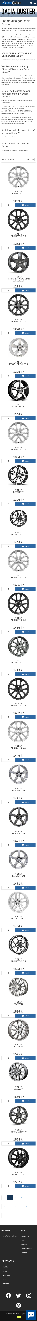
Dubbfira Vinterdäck (26, 1248)
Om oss (4, 1271)
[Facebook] (8, 1297)
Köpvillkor (5, 1267)
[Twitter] (19, 1297)
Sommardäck (25, 1244)
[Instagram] (29, 1297)
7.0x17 (18, 279)
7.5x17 (18, 1003)
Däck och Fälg (25, 1236)
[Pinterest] (18, 1307)
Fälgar (23, 1240)
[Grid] (28, 159)
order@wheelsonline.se (9, 1236)
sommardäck (18, 43)
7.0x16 (18, 406)
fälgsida (12, 80)
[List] (33, 159)
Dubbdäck (24, 1252)
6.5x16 (18, 192)
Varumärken (5, 1283)
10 (27, 1207)
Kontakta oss (6, 1275)
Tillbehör (4, 1279)
